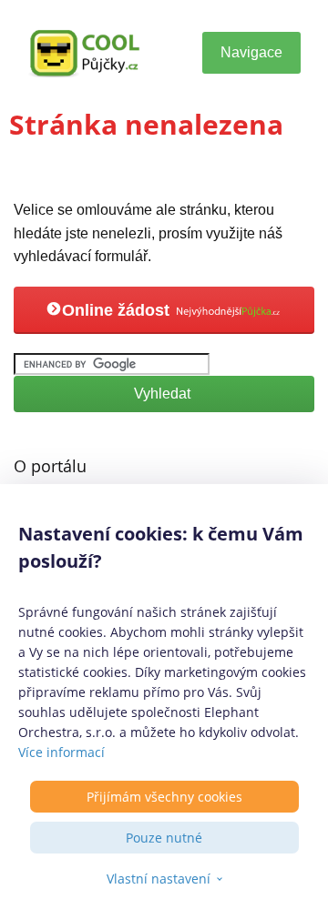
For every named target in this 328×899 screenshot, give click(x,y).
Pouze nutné (164, 837)
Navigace (251, 52)
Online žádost (118, 310)
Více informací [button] (61, 752)
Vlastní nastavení (158, 878)
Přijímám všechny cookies (164, 796)
